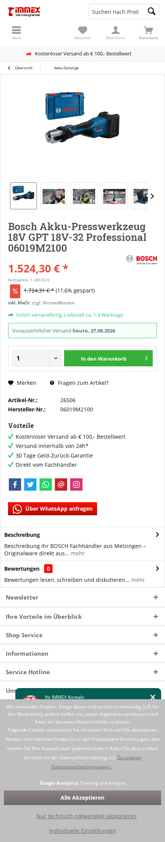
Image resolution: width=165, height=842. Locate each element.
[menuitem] (148, 32)
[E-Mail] (61, 484)
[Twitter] (30, 484)
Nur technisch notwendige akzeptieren (86, 816)
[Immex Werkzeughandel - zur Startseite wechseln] (41, 11)
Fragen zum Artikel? (82, 382)
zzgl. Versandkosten (53, 302)
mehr (77, 553)
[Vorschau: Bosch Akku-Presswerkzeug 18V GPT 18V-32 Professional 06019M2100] (23, 195)
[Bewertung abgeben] (66, 258)
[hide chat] (152, 697)
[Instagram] (76, 484)
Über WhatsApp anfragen (58, 508)
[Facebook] (15, 484)
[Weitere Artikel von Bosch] (141, 260)
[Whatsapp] (46, 484)
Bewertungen (22, 568)
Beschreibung (22, 534)
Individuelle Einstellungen (82, 830)
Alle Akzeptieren (82, 797)
